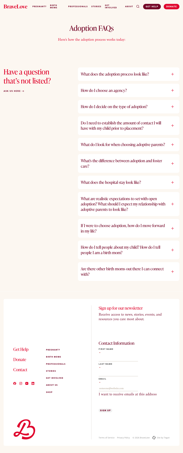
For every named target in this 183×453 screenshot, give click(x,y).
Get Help (152, 6)
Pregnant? (39, 6)
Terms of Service (107, 437)
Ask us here (13, 91)
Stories (96, 6)
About (129, 6)
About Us (52, 385)
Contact (20, 369)
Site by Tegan (163, 437)
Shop (49, 392)
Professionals (78, 6)
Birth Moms (53, 6)
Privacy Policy (123, 437)
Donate (171, 6)
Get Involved (111, 6)
